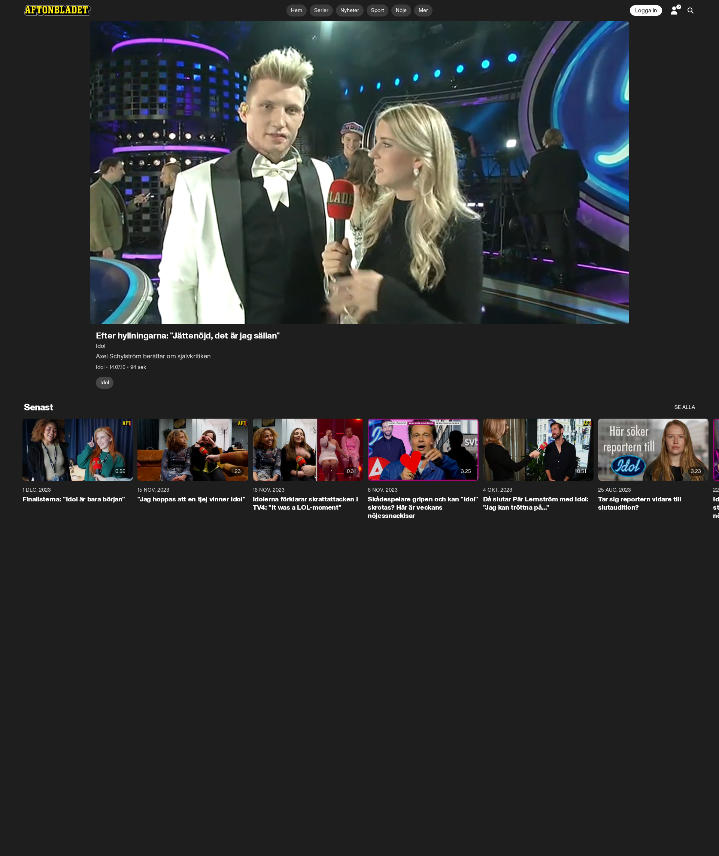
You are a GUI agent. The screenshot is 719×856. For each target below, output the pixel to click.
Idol (104, 382)
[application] (359, 172)
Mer (423, 10)
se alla (684, 407)
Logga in (646, 10)
